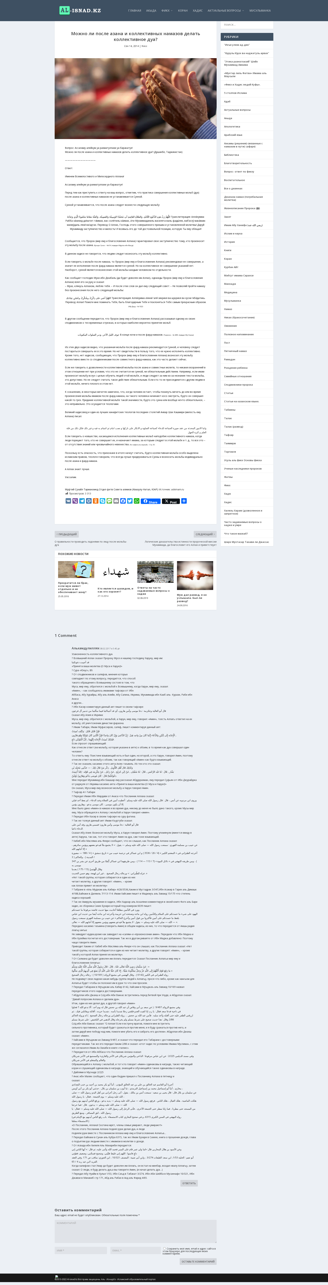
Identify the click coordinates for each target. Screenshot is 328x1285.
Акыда (151, 10)
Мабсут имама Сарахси (239, 275)
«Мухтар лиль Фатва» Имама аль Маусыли (245, 74)
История (229, 241)
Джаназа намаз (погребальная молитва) (243, 198)
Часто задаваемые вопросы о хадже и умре (243, 523)
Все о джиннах (233, 188)
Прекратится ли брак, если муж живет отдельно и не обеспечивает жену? (73, 587)
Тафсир (229, 435)
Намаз (228, 309)
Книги (227, 250)
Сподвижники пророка (238, 384)
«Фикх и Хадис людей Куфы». (242, 84)
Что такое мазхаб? (236, 533)
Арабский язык (233, 134)
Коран (183, 10)
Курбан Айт (231, 267)
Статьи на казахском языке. (241, 401)
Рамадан (229, 359)
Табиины (229, 409)
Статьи (228, 393)
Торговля (230, 451)
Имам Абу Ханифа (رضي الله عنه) (243, 225)
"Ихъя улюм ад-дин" (237, 44)
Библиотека (231, 154)
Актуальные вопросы (224, 10)
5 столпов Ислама (235, 93)
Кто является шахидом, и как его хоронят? (115, 590)
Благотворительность (238, 163)
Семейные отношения (237, 376)
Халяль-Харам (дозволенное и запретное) (243, 512)
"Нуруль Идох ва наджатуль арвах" (246, 53)
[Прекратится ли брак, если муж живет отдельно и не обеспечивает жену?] (76, 569)
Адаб (227, 101)
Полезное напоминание (239, 334)
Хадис (198, 10)
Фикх (165, 10)
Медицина (230, 292)
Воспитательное (234, 180)
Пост (227, 342)
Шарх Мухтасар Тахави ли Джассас (246, 542)
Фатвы (228, 477)
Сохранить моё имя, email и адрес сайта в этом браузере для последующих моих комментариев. (189, 1251)
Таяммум (230, 443)
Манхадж (230, 283)
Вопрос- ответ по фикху (239, 171)
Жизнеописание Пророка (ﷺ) (242, 208)
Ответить (189, 1183)
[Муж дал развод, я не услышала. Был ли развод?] (195, 575)
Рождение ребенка (236, 367)
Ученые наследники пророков (243, 468)
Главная (134, 10)
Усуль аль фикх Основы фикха (243, 460)
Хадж (227, 493)
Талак (228, 418)
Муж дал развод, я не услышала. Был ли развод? (192, 598)
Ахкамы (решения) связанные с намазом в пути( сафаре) (243, 145)
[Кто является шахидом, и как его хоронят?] (116, 572)
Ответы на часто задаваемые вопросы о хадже (153, 590)
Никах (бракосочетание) (239, 317)
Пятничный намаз (235, 351)
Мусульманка (260, 10)
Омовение (230, 325)
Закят (227, 216)
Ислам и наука (233, 233)
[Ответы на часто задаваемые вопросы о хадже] (155, 572)
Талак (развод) (233, 426)
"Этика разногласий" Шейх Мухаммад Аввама (241, 63)
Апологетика (232, 126)
